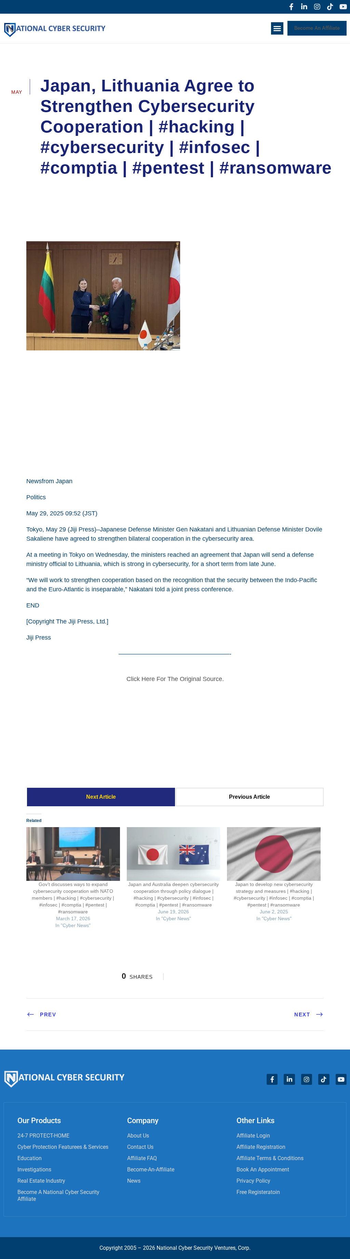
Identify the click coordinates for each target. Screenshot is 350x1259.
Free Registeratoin (258, 1192)
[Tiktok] (330, 6)
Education (29, 1158)
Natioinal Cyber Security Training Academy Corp (111, 187)
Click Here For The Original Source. (175, 679)
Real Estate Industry (41, 1181)
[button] (277, 28)
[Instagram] (317, 6)
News (133, 1181)
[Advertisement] (175, 413)
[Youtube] (343, 6)
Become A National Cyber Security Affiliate (58, 1195)
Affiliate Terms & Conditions (270, 1158)
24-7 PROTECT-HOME (43, 1135)
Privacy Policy (253, 1181)
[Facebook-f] (291, 6)
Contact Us (140, 1147)
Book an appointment (263, 1169)
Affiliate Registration (261, 1147)
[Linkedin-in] (304, 6)
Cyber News (204, 187)
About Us (138, 1135)
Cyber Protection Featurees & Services (62, 1147)
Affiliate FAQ (142, 1158)
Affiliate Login (253, 1135)
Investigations (34, 1169)
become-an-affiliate (150, 1169)
